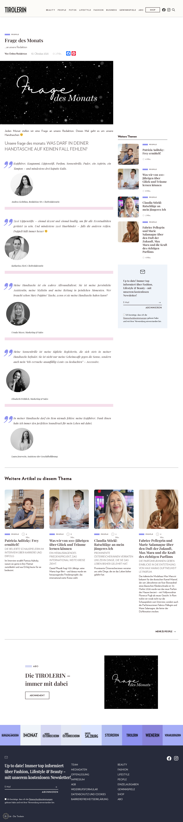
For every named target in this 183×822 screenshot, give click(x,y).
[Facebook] (68, 53)
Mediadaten (79, 770)
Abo (141, 10)
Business (111, 10)
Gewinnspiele (127, 10)
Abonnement (37, 695)
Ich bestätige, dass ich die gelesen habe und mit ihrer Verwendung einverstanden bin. (142, 318)
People (62, 10)
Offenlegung (80, 775)
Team (74, 765)
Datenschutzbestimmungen (135, 318)
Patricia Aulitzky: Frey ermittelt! (153, 151)
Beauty (50, 10)
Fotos (73, 10)
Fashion (99, 10)
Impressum (78, 779)
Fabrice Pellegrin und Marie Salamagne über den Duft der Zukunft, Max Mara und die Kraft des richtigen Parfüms (155, 239)
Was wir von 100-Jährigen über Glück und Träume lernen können (155, 180)
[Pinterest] (73, 53)
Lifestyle (85, 10)
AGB (73, 784)
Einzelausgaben (128, 784)
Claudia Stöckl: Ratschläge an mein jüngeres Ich (154, 206)
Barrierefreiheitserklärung (89, 799)
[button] (6, 816)
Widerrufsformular (84, 789)
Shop (152, 10)
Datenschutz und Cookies (88, 794)
